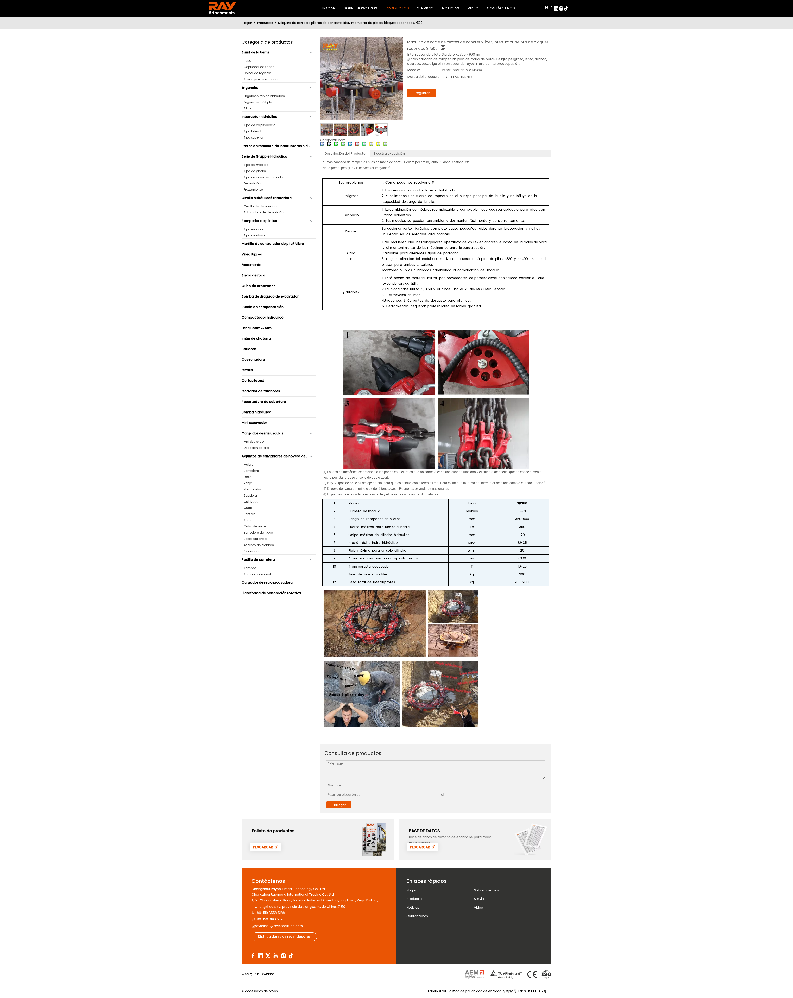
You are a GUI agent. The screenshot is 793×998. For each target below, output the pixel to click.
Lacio (248, 477)
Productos (414, 898)
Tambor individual (257, 574)
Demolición (252, 183)
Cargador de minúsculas (262, 433)
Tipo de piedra (255, 171)
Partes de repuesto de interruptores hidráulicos (279, 145)
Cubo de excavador (258, 285)
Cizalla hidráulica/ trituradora (267, 198)
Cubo (248, 508)
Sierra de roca (253, 275)
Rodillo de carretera (258, 559)
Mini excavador (254, 422)
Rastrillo (250, 514)
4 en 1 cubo (252, 489)
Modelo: (413, 70)
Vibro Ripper (252, 254)
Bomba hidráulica (256, 412)
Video (478, 907)
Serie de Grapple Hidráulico (264, 156)
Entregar (339, 805)
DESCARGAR (264, 847)
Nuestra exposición (389, 153)
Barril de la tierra (255, 52)
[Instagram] (561, 8)
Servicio (480, 898)
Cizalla (247, 370)
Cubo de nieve (255, 526)
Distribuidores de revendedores (284, 936)
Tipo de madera (256, 164)
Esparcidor (252, 551)
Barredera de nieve (258, 532)
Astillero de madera (259, 545)
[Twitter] (268, 956)
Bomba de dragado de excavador (270, 296)
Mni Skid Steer (254, 441)
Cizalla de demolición (260, 206)
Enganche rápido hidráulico (264, 96)
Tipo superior (254, 137)
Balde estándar (255, 539)
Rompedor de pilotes (259, 220)
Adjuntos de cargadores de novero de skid (277, 456)
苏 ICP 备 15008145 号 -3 (532, 991)
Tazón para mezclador (261, 79)
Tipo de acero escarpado (263, 177)
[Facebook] (551, 8)
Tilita (247, 108)
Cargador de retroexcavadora (267, 582)
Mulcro (249, 464)
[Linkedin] (556, 8)
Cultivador (252, 501)
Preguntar (421, 93)
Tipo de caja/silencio (259, 125)
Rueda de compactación (263, 307)
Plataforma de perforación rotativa (271, 593)
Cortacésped (253, 380)
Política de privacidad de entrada (474, 991)
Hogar (411, 890)
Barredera (251, 470)
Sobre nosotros (486, 890)
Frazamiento (253, 189)
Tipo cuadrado (255, 235)
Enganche (250, 87)
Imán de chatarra (256, 338)
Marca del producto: (423, 76)
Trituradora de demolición (264, 212)
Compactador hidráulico (263, 317)
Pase (247, 60)
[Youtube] (276, 956)
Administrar (437, 991)
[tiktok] (566, 8)
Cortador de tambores (261, 391)
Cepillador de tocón (259, 67)
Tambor (250, 568)
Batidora (249, 349)
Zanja (248, 483)
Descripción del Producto (345, 153)
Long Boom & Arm (257, 328)
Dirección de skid (256, 448)
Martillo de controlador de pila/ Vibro (273, 243)
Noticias (412, 907)
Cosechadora (253, 359)
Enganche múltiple (258, 102)
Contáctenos (417, 916)
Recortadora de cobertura (264, 401)
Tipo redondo (254, 229)
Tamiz (248, 520)
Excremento (251, 264)
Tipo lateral (252, 131)
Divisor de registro (257, 73)
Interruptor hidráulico (259, 116)
